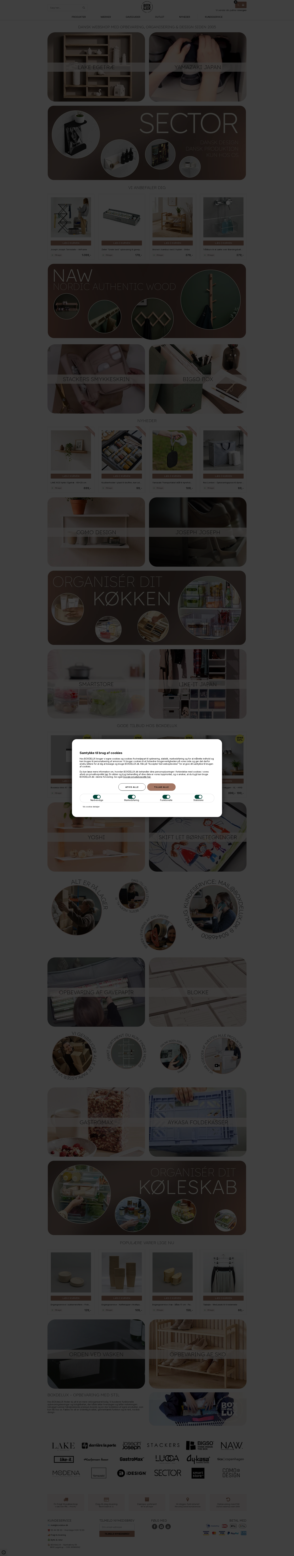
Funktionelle (166, 800)
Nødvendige (96, 800)
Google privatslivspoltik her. (137, 777)
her (106, 774)
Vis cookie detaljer (91, 807)
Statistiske (198, 800)
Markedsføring (131, 800)
